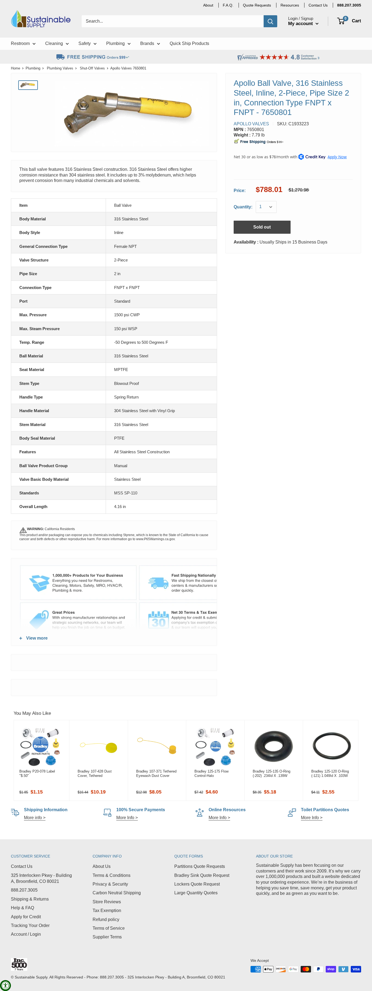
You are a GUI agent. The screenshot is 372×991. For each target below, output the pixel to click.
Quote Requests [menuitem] (257, 5)
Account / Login (26, 934)
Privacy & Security (110, 884)
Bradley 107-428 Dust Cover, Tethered (95, 773)
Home (15, 68)
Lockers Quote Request (197, 884)
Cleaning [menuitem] (54, 43)
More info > (34, 817)
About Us (102, 866)
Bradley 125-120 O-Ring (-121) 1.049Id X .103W (330, 773)
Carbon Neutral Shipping (117, 892)
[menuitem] (349, 5)
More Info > (127, 817)
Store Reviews (107, 901)
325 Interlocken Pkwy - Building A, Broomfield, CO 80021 (41, 878)
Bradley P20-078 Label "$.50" (37, 773)
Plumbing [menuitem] (115, 43)
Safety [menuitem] (84, 43)
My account (301, 23)
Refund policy (106, 919)
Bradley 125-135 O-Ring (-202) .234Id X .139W (271, 773)
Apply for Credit (26, 916)
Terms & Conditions (111, 875)
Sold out (262, 227)
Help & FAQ (22, 907)
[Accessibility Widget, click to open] (5, 985)
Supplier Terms (107, 937)
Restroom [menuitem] (20, 43)
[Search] (270, 21)
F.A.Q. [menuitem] (228, 5)
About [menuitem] (208, 5)
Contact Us (21, 866)
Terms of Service (109, 928)
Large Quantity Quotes (196, 892)
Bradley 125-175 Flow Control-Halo (211, 773)
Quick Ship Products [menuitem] (189, 43)
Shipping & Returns (30, 899)
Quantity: (243, 207)
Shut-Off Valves (92, 68)
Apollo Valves (251, 123)
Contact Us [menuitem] (318, 5)
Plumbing (33, 68)
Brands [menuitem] (147, 43)
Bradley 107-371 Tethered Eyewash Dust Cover (156, 773)
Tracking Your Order (30, 925)
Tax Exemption (107, 910)
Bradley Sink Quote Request (201, 875)
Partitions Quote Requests (199, 866)
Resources (289, 5)
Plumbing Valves (60, 68)
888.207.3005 (24, 890)
